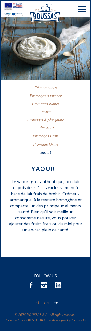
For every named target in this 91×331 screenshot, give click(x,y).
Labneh (45, 112)
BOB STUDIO (34, 320)
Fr (55, 303)
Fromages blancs (45, 104)
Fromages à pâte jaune (45, 120)
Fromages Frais (45, 136)
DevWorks (79, 320)
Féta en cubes (45, 88)
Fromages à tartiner (46, 96)
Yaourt (45, 152)
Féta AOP (45, 128)
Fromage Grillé (45, 144)
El (37, 303)
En (46, 303)
